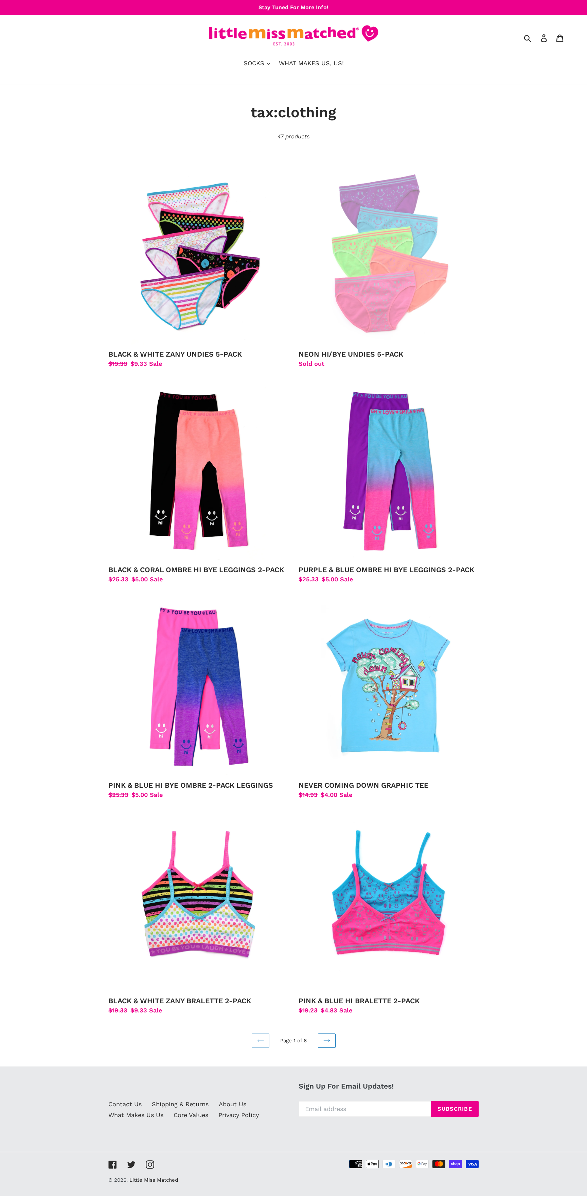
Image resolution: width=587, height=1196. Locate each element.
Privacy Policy (238, 1114)
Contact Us (125, 1104)
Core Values (191, 1114)
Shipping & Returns (180, 1104)
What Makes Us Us (135, 1114)
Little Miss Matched (153, 1180)
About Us (232, 1104)
